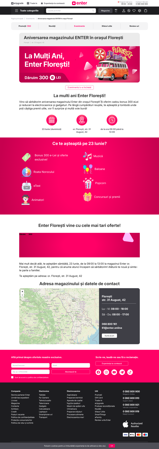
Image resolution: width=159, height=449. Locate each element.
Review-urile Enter (103, 420)
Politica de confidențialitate (22, 417)
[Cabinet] (124, 10)
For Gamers (44, 397)
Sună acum (109, 336)
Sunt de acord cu (31, 377)
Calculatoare (44, 409)
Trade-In (98, 400)
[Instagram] (106, 372)
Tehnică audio (45, 400)
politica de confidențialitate (38, 377)
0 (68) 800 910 (131, 398)
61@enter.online (112, 327)
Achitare (14, 409)
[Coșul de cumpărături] (145, 10)
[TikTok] (130, 372)
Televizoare (44, 403)
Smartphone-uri (45, 414)
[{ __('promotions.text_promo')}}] (129, 10)
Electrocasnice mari (75, 417)
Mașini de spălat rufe (76, 406)
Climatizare (72, 409)
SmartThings (100, 414)
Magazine (15, 403)
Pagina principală (17, 18)
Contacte (15, 406)
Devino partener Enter (20, 395)
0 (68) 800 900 (131, 391)
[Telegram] (122, 372)
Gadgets (42, 406)
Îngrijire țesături (73, 403)
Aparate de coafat (74, 400)
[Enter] (79, 3)
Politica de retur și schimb (22, 423)
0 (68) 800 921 (131, 404)
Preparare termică (75, 397)
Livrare (14, 400)
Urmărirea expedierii (20, 397)
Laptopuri (43, 411)
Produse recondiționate (105, 406)
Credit (14, 411)
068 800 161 (109, 324)
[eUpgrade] (17, 3)
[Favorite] (134, 10)
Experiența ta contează (112, 363)
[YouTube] (114, 372)
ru (116, 12)
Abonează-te (70, 372)
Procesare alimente (75, 414)
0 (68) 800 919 (131, 411)
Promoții (98, 395)
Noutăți (98, 409)
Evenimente (30, 18)
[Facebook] (98, 372)
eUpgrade (99, 403)
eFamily (98, 417)
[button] (74, 300)
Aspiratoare (72, 395)
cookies (54, 446)
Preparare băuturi (74, 411)
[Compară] (139, 10)
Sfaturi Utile (100, 411)
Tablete (42, 395)
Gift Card (99, 397)
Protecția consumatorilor (21, 420)
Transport (43, 417)
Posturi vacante (17, 414)
